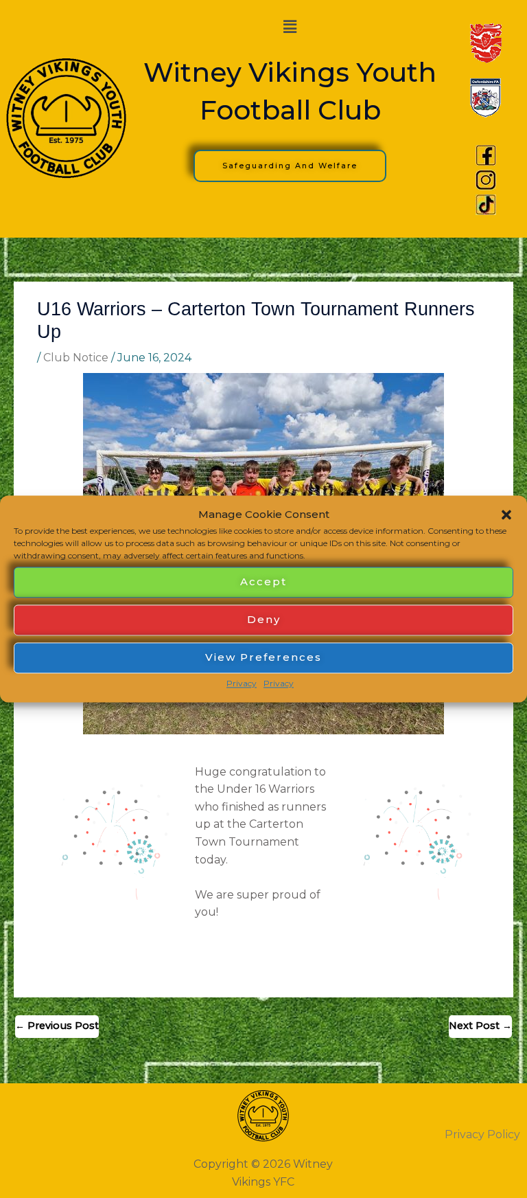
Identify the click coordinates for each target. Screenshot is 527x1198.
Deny (264, 619)
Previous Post (57, 1025)
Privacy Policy (482, 1134)
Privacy (241, 683)
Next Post (480, 1025)
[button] (506, 514)
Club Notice (75, 357)
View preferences (263, 657)
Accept (263, 582)
